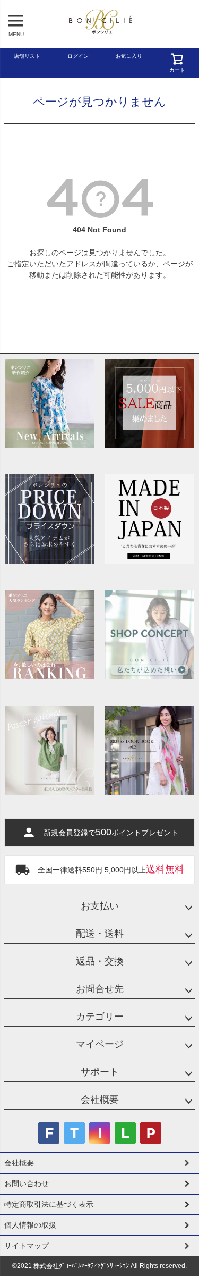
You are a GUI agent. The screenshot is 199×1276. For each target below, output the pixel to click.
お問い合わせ (26, 1183)
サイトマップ (26, 1245)
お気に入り (129, 56)
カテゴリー (100, 1016)
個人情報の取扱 (30, 1225)
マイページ (100, 1044)
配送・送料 (100, 933)
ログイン (78, 56)
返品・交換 (100, 961)
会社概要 (100, 1099)
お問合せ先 (100, 989)
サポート (100, 1072)
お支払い (100, 906)
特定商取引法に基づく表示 (48, 1204)
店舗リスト (27, 56)
